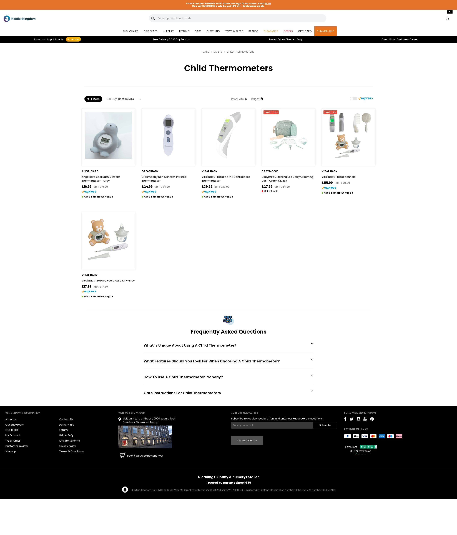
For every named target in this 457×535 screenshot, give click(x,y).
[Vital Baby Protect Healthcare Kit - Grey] (108, 239)
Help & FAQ (66, 435)
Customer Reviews (17, 446)
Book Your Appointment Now (145, 455)
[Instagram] (358, 419)
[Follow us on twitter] (351, 419)
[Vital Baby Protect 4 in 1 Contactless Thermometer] (228, 135)
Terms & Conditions (71, 451)
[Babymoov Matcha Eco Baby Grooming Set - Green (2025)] (288, 135)
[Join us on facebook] (345, 419)
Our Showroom (14, 424)
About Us (10, 419)
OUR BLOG (11, 430)
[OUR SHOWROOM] (145, 436)
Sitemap (10, 451)
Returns (180, 39)
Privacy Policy (67, 446)
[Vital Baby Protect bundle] (348, 135)
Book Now (73, 39)
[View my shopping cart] (445, 19)
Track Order (12, 440)
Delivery (160, 39)
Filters (95, 99)
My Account (12, 435)
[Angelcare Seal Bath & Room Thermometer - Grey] (108, 135)
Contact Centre (247, 440)
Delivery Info (66, 424)
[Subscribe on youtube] (365, 419)
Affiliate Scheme (69, 440)
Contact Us (66, 419)
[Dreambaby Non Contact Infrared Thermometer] (168, 135)
